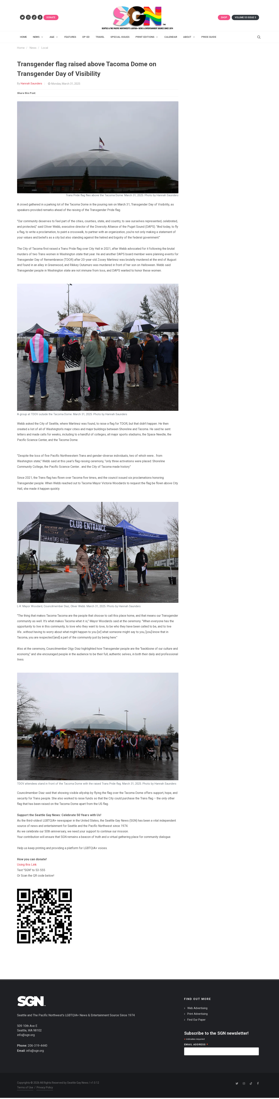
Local (44, 48)
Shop (224, 17)
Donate (50, 17)
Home (21, 48)
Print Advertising (197, 1014)
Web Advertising (197, 1008)
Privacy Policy (45, 1087)
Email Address (196, 1045)
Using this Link (27, 864)
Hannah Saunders (31, 83)
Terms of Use (25, 1087)
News (33, 48)
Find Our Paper (196, 1019)
